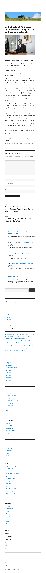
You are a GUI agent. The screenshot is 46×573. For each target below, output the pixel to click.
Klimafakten (8, 470)
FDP (14, 336)
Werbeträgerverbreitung (10, 493)
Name (6, 177)
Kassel (6, 340)
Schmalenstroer (9, 433)
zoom (7, 7)
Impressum (7, 548)
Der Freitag (8, 506)
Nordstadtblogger (9, 448)
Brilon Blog (8, 423)
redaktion (6, 143)
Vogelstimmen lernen (10, 490)
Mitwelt (7, 476)
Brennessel (7, 533)
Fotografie (20, 336)
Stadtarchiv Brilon (9, 412)
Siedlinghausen (26, 348)
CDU (20, 334)
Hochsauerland (7, 338)
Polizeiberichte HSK (10, 428)
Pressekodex (8, 481)
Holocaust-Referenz (9, 407)
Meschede (27, 340)
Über (6, 562)
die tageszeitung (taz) (10, 508)
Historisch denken (9, 405)
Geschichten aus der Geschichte (12, 400)
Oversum (14, 342)
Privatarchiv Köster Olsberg (11, 430)
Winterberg (21, 350)
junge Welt (8, 516)
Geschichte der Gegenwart (11, 395)
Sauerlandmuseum (21, 345)
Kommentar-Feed (9, 317)
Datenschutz (7, 551)
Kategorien (7, 301)
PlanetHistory (8, 410)
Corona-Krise (25, 334)
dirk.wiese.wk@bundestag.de (10, 138)
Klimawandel (15, 340)
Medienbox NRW (9, 475)
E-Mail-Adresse (9, 183)
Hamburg (29, 336)
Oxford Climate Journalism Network (13, 480)
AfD (5, 334)
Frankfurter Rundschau (10, 509)
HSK (23, 338)
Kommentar (8, 159)
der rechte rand (8, 363)
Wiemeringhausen (15, 350)
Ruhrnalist (8, 453)
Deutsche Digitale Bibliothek (11, 466)
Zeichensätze (8, 495)
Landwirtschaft (16, 144)
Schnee (21, 348)
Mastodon (7, 565)
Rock (18, 345)
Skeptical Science (9, 485)
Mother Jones (8, 520)
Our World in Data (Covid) (11, 478)
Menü (38, 8)
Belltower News (9, 362)
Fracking (24, 336)
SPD (31, 348)
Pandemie (18, 342)
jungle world (8, 518)
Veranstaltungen (8, 560)
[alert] (20, 328)
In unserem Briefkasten (18, 143)
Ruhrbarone (8, 451)
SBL (19, 348)
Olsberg (8, 342)
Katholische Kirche (10, 340)
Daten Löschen (8, 557)
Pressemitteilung (22, 144)
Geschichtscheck (9, 402)
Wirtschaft (6, 144)
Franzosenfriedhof (8, 536)
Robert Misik (8, 375)
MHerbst (7, 427)
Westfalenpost (9, 350)
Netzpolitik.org (9, 372)
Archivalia (8, 392)
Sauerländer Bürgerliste (28, 345)
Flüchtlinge (17, 336)
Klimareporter (8, 471)
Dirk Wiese (11, 144)
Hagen (26, 336)
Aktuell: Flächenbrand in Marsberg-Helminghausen (21, 253)
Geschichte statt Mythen (10, 398)
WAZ (5, 350)
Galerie (6, 545)
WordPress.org (8, 319)
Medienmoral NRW (9, 370)
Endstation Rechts (9, 365)
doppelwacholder (9, 425)
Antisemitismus (9, 334)
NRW (5, 342)
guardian (7, 511)
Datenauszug (7, 554)
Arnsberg (14, 334)
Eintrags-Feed (8, 315)
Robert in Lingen (9, 373)
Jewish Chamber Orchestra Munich (12, 368)
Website (7, 189)
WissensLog (8, 378)
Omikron (11, 342)
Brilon (17, 334)
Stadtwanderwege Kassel (10, 486)
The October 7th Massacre (11, 488)
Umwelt (31, 143)
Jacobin (7, 513)
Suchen (6, 287)
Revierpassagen (9, 450)
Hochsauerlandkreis (16, 338)
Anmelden (8, 314)
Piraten (22, 342)
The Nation (8, 523)
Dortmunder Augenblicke (11, 446)
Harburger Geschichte (10, 403)
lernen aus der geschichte (10, 408)
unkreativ (7, 455)
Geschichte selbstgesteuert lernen (12, 397)
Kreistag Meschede (21, 340)
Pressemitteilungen (26, 143)
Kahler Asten (30, 338)
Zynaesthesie (8, 380)
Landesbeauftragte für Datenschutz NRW (13, 473)
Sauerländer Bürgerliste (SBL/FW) (11, 348)
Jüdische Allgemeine (10, 515)
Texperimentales (9, 377)
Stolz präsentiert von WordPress (18, 569)
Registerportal (8, 483)
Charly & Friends (9, 445)
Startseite (7, 530)
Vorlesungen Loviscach (10, 491)
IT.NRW (25, 338)
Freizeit (6, 542)
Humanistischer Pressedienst (11, 367)
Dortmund (11, 336)
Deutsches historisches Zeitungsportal (13, 393)
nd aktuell (8, 521)
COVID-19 (31, 334)
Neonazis (31, 340)
